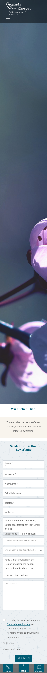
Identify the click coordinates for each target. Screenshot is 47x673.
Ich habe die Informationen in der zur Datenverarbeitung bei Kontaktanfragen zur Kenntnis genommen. (25, 628)
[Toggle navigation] (8, 20)
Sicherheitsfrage (12, 649)
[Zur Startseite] (18, 8)
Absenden (24, 658)
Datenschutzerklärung (19, 624)
